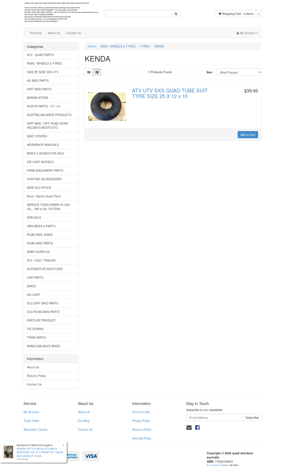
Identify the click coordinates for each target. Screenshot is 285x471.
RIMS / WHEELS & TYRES (44, 63)
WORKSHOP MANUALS (43, 145)
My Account (31, 412)
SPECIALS (34, 217)
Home (92, 46)
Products (36, 33)
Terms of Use (141, 412)
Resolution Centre (35, 429)
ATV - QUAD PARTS (40, 55)
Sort (209, 72)
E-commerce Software (218, 465)
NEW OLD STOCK (39, 187)
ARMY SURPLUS (38, 252)
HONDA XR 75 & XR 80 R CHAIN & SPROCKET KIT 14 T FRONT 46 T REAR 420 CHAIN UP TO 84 (40, 452)
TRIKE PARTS (36, 337)
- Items (237, 13)
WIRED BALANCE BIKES (43, 346)
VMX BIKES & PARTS (41, 226)
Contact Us (73, 33)
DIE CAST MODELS (40, 162)
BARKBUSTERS (37, 98)
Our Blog (84, 421)
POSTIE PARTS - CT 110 (43, 106)
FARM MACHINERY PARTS (45, 170)
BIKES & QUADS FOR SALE (45, 153)
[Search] (176, 13)
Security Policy (141, 438)
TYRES (145, 46)
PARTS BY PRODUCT (41, 320)
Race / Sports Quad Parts (44, 196)
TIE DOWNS (35, 329)
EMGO (31, 286)
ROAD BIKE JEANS (40, 234)
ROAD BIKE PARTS (40, 243)
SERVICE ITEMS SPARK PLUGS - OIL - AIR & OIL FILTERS (49, 207)
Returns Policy (36, 376)
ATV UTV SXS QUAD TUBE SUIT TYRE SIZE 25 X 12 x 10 (170, 93)
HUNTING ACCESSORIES (44, 179)
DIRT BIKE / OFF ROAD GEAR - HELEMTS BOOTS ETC (48, 125)
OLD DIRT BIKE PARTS (42, 303)
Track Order (31, 421)
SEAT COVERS (37, 136)
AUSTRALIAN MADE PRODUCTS (49, 115)
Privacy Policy (141, 421)
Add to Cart (247, 135)
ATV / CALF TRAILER (41, 260)
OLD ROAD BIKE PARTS (43, 312)
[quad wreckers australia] (61, 11)
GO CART (33, 294)
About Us (54, 33)
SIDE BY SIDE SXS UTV (43, 72)
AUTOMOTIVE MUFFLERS (45, 269)
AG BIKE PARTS (38, 80)
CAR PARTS (35, 277)
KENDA (159, 46)
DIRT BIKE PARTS (39, 89)
